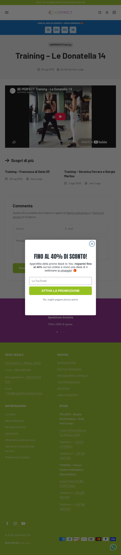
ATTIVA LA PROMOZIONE (60, 290)
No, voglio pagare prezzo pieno (60, 299)
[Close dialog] (92, 244)
